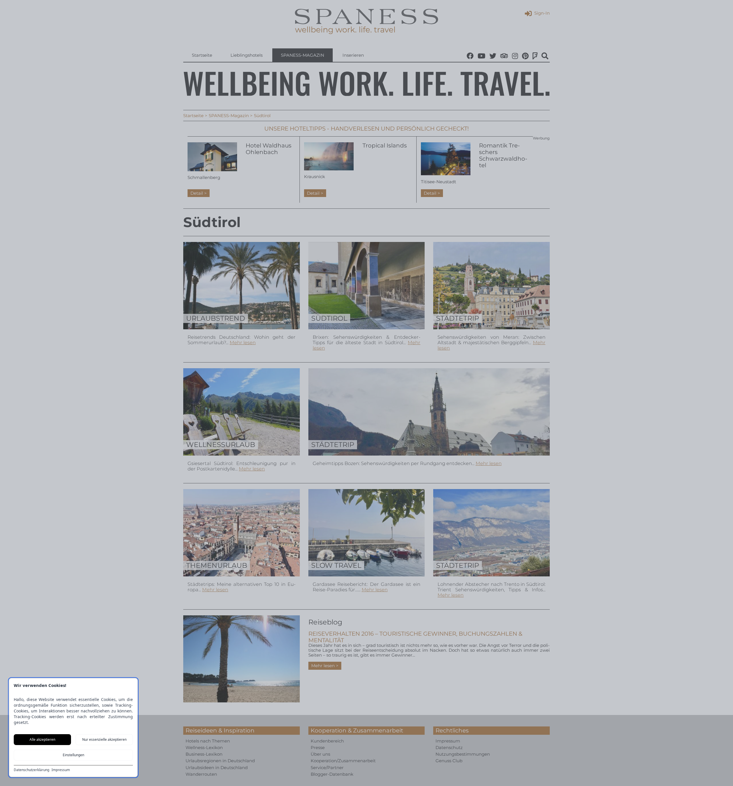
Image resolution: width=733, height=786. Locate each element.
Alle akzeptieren (42, 739)
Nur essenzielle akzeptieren (104, 739)
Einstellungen (73, 754)
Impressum (61, 770)
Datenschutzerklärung (31, 770)
